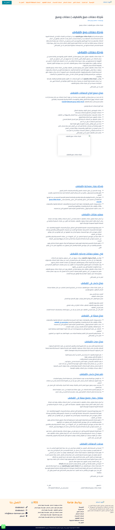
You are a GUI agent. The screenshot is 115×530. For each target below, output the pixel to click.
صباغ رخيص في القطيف (92, 283)
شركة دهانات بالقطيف (90, 52)
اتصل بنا (21, 2)
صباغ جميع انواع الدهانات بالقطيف (86, 93)
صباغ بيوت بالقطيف (94, 341)
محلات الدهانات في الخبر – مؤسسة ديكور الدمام (50, 512)
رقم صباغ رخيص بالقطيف (91, 374)
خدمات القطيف (46, 2)
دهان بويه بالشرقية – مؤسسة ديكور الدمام (51, 515)
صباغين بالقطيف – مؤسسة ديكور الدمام (52, 510)
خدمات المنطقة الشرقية (33, 2)
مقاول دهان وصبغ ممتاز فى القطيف (85, 398)
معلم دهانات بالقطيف (92, 214)
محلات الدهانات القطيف (91, 444)
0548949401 (19, 507)
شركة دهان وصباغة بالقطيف (89, 186)
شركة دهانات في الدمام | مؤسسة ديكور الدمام (50, 517)
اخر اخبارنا (85, 2)
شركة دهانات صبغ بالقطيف (87, 32)
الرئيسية (91, 2)
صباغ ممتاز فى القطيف (92, 315)
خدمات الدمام (67, 2)
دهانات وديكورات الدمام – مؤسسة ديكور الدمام (50, 505)
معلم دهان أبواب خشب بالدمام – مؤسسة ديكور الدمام (48, 507)
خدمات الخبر (76, 2)
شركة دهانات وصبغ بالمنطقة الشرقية (73, 101)
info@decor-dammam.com (14, 513)
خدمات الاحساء (57, 2)
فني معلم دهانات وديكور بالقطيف (86, 254)
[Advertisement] (74, 169)
